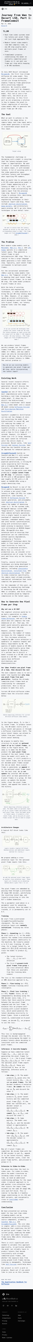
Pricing (4, 1321)
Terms (4, 1332)
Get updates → (25, 3)
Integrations (6, 1318)
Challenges (21, 1321)
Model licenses (7, 1337)
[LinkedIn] (16, 1305)
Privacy (4, 1335)
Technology (5, 1315)
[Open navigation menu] (30, 8)
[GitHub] (3, 1305)
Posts (19, 1318)
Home (19, 1315)
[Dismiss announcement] (30, 3)
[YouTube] (7, 1305)
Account (4, 1323)
